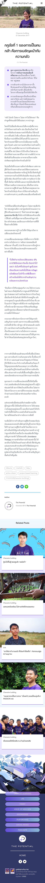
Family (22, 804)
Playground (22, 820)
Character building (22, 33)
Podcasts (22, 830)
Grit (4, 647)
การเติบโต (19, 468)
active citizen (11, 473)
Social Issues (22, 825)
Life (22, 799)
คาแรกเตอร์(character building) (17, 478)
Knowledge (22, 814)
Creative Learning (22, 794)
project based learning (28, 473)
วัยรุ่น (28, 468)
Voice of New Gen (22, 809)
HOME (22, 855)
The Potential (23, 62)
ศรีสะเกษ (9, 468)
